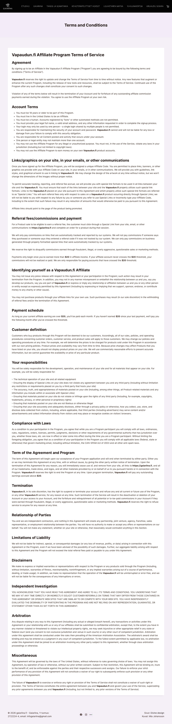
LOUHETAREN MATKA (113, 6)
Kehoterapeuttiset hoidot (86, 6)
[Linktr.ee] (91, 715)
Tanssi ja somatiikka (57, 6)
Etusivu (25, 6)
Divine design (157, 713)
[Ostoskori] (168, 6)
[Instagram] (86, 715)
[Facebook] (81, 715)
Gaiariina (38, 6)
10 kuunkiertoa (135, 6)
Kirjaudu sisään (155, 6)
